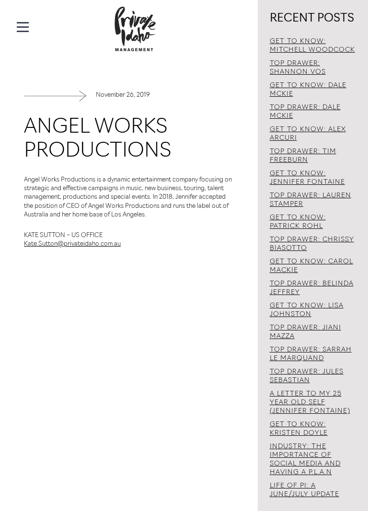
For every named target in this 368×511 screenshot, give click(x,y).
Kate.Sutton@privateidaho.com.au (72, 244)
